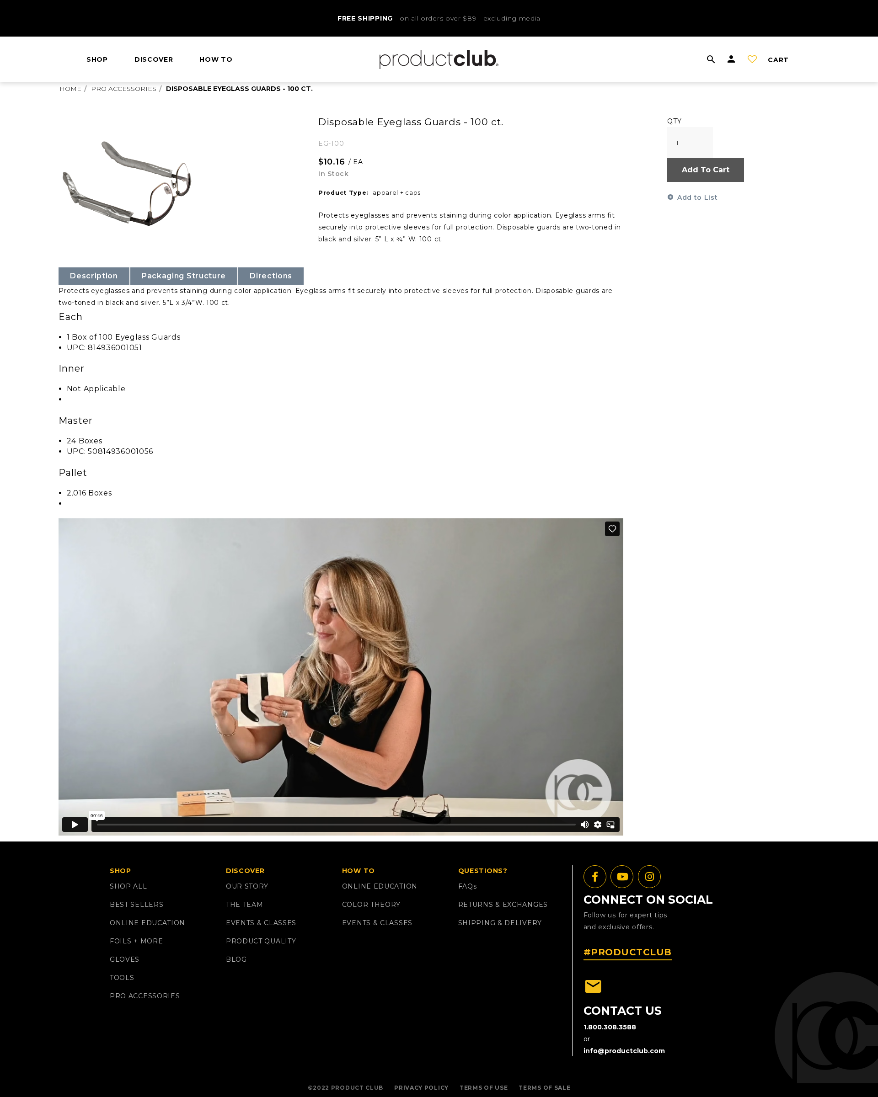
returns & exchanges (503, 904)
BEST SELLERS (136, 904)
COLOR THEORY (371, 904)
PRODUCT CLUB (357, 1087)
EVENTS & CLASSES (261, 923)
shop (97, 59)
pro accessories (123, 89)
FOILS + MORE (136, 941)
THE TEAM (244, 904)
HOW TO (215, 59)
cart (778, 60)
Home (70, 89)
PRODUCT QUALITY (261, 941)
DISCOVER (153, 59)
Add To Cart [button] (705, 169)
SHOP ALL (128, 886)
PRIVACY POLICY (421, 1087)
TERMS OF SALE (544, 1087)
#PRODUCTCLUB (628, 952)
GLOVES (124, 959)
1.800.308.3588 (610, 1027)
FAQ (467, 886)
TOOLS (122, 978)
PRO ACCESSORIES (145, 996)
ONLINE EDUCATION (147, 923)
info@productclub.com (624, 1051)
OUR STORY (247, 886)
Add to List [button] (697, 197)
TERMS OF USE (484, 1087)
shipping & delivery (500, 923)
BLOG (236, 959)
